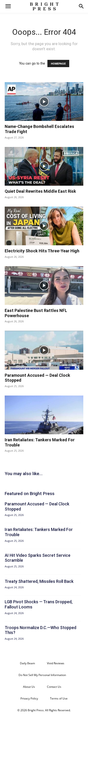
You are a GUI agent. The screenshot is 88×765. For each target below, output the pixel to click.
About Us (29, 687)
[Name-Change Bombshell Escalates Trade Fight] (44, 101)
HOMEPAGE (58, 63)
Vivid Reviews (55, 663)
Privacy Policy (29, 698)
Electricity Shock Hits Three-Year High (42, 250)
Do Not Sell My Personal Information (42, 675)
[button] (7, 6)
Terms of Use (59, 698)
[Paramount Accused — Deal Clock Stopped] (44, 350)
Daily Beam (27, 663)
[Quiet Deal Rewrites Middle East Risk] (44, 166)
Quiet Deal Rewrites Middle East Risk (40, 191)
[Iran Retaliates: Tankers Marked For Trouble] (44, 415)
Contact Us (54, 687)
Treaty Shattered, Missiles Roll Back (39, 581)
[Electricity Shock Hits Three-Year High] (44, 226)
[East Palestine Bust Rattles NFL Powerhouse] (44, 285)
